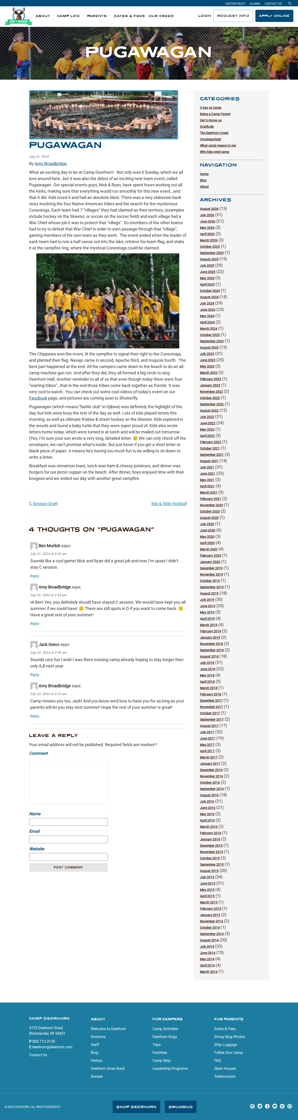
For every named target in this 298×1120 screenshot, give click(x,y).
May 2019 (207, 612)
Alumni (255, 3)
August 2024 (209, 297)
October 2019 (210, 581)
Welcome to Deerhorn (108, 1029)
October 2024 (210, 291)
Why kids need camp (214, 152)
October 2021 (210, 448)
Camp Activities (165, 1029)
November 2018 (211, 644)
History (96, 1060)
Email (68, 831)
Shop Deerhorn (136, 1107)
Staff (95, 1044)
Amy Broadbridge (51, 163)
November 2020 (211, 505)
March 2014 (208, 972)
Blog (203, 180)
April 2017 (207, 751)
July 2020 (207, 524)
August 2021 (209, 461)
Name (68, 813)
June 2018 (207, 669)
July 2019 (207, 600)
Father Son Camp (228, 1052)
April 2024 (207, 322)
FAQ (217, 1060)
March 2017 (208, 757)
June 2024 (207, 310)
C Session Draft (43, 503)
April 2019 (207, 618)
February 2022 (210, 442)
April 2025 (207, 284)
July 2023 (207, 354)
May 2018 (207, 675)
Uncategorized (210, 139)
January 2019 (210, 637)
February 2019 (210, 631)
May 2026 (207, 228)
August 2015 (209, 871)
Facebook (38, 398)
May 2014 (207, 959)
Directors (98, 1037)
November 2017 (211, 707)
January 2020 (210, 562)
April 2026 (207, 234)
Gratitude (207, 126)
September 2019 (212, 587)
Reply (34, 576)
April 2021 (207, 486)
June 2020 (207, 530)
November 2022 (211, 391)
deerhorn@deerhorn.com (52, 1047)
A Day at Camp (210, 108)
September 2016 (212, 789)
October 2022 (210, 398)
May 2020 (207, 537)
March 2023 (208, 373)
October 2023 (210, 335)
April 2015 (207, 896)
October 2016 (210, 782)
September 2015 (212, 864)
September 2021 (212, 455)
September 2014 (212, 934)
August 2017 (209, 726)
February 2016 (210, 833)
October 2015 (210, 858)
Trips (156, 1044)
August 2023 (209, 347)
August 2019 (209, 593)
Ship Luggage (225, 1044)
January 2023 (210, 385)
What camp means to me (218, 145)
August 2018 (209, 656)
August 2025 (209, 259)
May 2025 (207, 278)
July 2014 (207, 946)
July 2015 (207, 877)
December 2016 (211, 770)
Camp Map (161, 1060)
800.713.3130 (43, 1041)
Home (204, 174)
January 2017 (210, 764)
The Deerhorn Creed (214, 133)
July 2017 (207, 732)
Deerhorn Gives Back (108, 1068)
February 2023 (210, 379)
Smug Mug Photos (229, 1037)
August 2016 (209, 795)
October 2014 (210, 927)
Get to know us (211, 120)
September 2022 (212, 404)
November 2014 (211, 921)
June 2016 (207, 808)
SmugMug (181, 1107)
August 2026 (209, 209)
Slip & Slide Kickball (169, 503)
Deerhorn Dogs (164, 1037)
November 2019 (211, 574)
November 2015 (211, 852)
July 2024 (207, 303)
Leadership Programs (170, 1068)
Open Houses (225, 1068)
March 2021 (208, 492)
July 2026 (207, 215)
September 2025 (212, 253)
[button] (45, 16)
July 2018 (207, 663)
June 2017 (207, 738)
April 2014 (207, 965)
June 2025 (207, 272)
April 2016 (207, 820)
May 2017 (207, 745)
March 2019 (208, 625)
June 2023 (207, 360)
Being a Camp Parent (215, 114)
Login (204, 16)
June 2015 (207, 883)
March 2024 (208, 328)
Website (36, 848)
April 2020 (207, 543)
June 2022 (207, 423)
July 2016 (207, 801)
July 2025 (207, 265)
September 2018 (212, 650)
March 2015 (208, 902)
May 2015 (207, 890)
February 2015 (210, 909)
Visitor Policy (235, 3)
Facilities (159, 1052)
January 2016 (210, 839)
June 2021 (207, 473)
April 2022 (207, 436)
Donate (97, 1076)
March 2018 (208, 688)
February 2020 (210, 555)
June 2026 (207, 221)
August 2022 (209, 410)
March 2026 (208, 240)
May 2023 (207, 366)
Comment (68, 753)
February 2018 (210, 694)
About (204, 186)
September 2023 (212, 341)
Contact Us (273, 3)
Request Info (233, 16)
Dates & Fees (225, 1029)
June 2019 (207, 606)
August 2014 (209, 940)
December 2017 (211, 700)
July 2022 (207, 417)
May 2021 (207, 480)
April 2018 (207, 682)
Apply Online (274, 16)
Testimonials (224, 1076)
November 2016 (211, 776)
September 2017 (212, 719)
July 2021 (207, 467)
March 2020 (208, 549)
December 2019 (211, 568)
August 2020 (209, 518)
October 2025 (210, 246)
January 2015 (210, 915)
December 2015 (211, 845)
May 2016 (207, 814)
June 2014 (207, 953)
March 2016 (208, 827)
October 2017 (210, 713)
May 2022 (207, 429)
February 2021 (210, 499)
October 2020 (210, 511)
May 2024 (207, 316)
